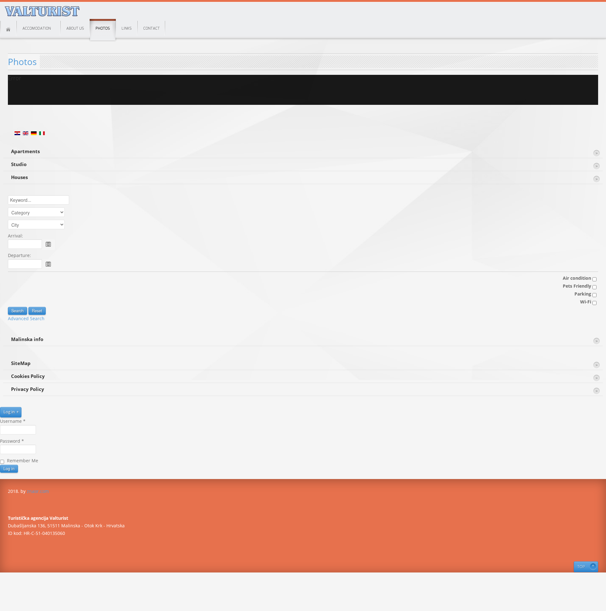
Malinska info (27, 339)
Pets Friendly (577, 286)
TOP (581, 566)
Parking (583, 294)
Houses (19, 177)
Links (127, 28)
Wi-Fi (586, 302)
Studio (19, 164)
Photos (103, 28)
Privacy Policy (27, 389)
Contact (151, 28)
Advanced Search (26, 318)
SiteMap (21, 363)
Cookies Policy (28, 376)
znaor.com (38, 491)
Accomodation (36, 28)
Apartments (25, 151)
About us (75, 28)
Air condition (577, 278)
